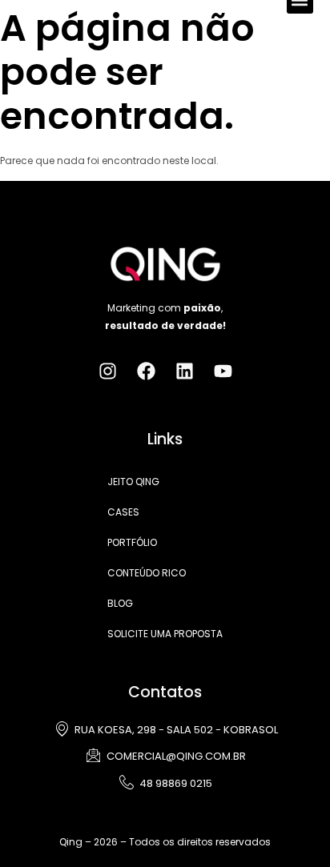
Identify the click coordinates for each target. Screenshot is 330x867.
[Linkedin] (184, 371)
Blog (120, 603)
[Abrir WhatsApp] (290, 826)
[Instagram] (108, 371)
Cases (123, 512)
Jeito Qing (133, 481)
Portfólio (132, 542)
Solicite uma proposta (165, 633)
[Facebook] (146, 371)
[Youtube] (223, 371)
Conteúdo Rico (146, 573)
